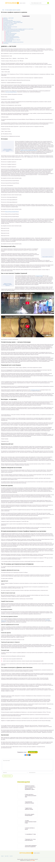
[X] (29, 755)
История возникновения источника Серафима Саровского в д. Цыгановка (18, 28)
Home (3, 9)
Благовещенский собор (8, 20)
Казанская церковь (7, 27)
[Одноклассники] (26, 755)
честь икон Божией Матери (11, 91)
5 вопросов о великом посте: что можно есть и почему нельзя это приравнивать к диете (30, 787)
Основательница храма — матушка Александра (12, 22)
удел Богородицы (39, 275)
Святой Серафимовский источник (12, 37)
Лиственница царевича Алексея (12, 36)
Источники (5, 19)
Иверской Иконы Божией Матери (12, 211)
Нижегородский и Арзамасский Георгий (29, 150)
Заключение (5, 43)
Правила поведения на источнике (10, 26)
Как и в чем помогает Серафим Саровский (11, 21)
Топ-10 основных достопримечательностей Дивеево (13, 30)
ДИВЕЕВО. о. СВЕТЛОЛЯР (8, 18)
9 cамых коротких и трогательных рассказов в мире (30, 795)
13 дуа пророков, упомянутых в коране (29, 802)
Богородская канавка (10, 35)
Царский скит (8, 32)
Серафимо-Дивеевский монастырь (13, 31)
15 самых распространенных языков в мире (30, 821)
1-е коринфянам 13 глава (30, 834)
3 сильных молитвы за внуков (29, 828)
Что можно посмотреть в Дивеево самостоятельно (13, 42)
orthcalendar (11, 3)
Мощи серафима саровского (47, 256)
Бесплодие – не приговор (8, 24)
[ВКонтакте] (25, 755)
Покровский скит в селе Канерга (10, 23)
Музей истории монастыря (11, 33)
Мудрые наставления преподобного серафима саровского (7, 284)
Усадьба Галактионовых (10, 34)
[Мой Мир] (28, 755)
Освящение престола (35, 389)
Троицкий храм (9, 40)
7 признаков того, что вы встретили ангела (30, 840)
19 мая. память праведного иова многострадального (31, 846)
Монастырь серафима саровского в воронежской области (7, 150)
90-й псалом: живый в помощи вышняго (29, 815)
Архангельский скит (7, 25)
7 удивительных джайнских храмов (29, 809)
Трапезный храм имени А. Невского (13, 39)
